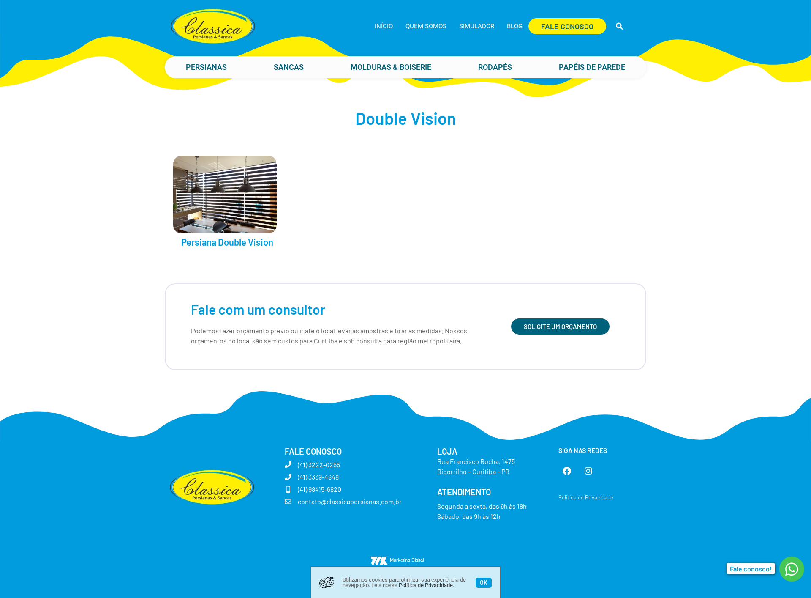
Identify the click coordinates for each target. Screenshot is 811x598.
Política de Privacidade (426, 585)
